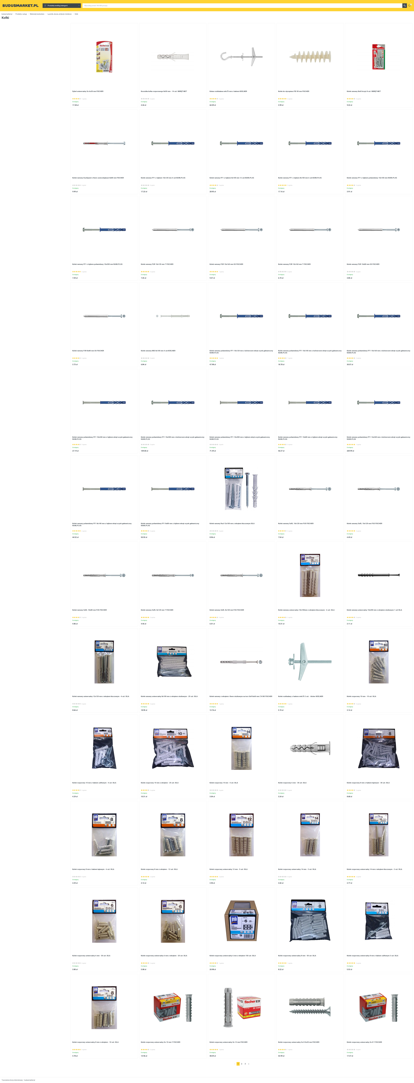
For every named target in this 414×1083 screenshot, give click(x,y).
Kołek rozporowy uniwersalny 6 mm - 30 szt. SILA (91, 956)
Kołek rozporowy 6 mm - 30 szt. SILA (292, 783)
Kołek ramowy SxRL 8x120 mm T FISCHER (157, 610)
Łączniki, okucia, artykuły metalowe (60, 14)
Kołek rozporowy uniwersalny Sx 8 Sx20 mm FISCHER (298, 1042)
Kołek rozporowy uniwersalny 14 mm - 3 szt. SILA (297, 869)
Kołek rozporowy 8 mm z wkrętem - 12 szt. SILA (159, 869)
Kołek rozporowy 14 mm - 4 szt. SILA (224, 783)
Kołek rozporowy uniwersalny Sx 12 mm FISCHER (228, 1042)
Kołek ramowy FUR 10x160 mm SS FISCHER (226, 264)
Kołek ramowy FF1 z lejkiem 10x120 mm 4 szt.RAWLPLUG (163, 178)
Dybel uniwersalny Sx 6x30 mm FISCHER (87, 91)
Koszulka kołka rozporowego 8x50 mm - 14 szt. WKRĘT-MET (164, 91)
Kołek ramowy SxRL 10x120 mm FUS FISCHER (296, 523)
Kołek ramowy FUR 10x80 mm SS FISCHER (363, 264)
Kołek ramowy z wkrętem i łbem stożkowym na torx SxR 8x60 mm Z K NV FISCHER (241, 696)
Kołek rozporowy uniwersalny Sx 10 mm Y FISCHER (160, 1042)
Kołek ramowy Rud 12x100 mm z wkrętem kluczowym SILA (232, 523)
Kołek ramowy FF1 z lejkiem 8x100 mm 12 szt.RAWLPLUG (232, 178)
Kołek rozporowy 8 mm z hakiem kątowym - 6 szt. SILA (93, 869)
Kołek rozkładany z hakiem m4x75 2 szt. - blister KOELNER (300, 696)
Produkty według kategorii (58, 6)
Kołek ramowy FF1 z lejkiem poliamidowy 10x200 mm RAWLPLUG (97, 264)
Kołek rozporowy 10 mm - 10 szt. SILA (361, 696)
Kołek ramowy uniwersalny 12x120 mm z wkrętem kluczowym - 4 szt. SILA (100, 696)
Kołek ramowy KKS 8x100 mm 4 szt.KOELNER (158, 351)
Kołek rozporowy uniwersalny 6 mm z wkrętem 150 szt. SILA (233, 956)
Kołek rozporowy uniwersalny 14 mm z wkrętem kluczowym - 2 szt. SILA (374, 869)
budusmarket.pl (7, 14)
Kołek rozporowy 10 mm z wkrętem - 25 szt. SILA (160, 783)
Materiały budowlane (37, 14)
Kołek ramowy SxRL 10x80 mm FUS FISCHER (89, 610)
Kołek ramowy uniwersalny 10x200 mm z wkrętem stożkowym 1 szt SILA (374, 610)
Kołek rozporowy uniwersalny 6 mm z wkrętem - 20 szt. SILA (164, 956)
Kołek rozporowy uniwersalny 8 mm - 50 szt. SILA (297, 956)
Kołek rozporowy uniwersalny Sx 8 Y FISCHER (364, 1042)
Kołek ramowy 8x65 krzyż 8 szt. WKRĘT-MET (364, 91)
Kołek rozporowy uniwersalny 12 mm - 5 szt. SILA (229, 869)
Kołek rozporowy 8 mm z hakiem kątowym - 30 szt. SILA (368, 783)
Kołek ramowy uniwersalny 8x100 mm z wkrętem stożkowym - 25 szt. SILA (169, 696)
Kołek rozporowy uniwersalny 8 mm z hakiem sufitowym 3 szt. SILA (372, 956)
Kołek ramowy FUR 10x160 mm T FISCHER (294, 264)
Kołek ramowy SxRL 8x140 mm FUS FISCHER (227, 610)
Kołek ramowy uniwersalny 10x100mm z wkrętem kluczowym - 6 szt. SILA (306, 610)
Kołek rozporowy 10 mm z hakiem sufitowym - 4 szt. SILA (94, 783)
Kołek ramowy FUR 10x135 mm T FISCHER (157, 264)
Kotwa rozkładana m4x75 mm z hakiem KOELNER (228, 91)
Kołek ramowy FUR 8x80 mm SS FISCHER (88, 351)
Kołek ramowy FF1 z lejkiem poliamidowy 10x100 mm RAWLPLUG (372, 178)
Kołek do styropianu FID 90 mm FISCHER (293, 91)
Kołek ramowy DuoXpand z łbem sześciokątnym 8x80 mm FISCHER (98, 178)
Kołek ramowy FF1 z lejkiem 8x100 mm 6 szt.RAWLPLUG (300, 178)
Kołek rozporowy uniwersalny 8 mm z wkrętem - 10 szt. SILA (95, 1042)
